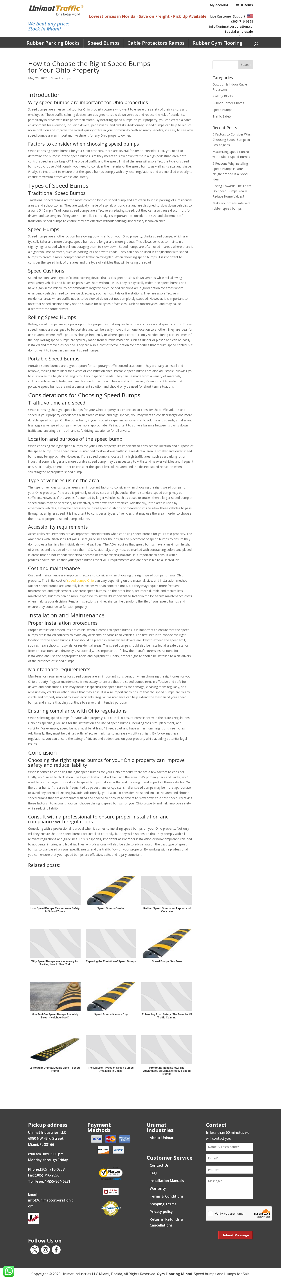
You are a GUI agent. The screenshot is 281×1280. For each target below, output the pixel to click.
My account (219, 5)
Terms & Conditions (167, 1196)
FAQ (153, 1173)
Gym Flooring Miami (174, 1273)
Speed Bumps (104, 42)
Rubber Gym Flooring (217, 42)
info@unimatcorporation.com (232, 26)
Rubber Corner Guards (228, 103)
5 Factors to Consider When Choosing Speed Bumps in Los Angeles (232, 139)
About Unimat (162, 1137)
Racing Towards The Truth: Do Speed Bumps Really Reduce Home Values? (232, 191)
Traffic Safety (222, 116)
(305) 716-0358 (242, 21)
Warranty (158, 1188)
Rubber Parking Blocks (53, 42)
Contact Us (159, 1165)
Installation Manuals (167, 1180)
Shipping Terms (163, 1204)
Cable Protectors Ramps (156, 42)
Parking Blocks (223, 96)
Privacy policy (161, 1211)
